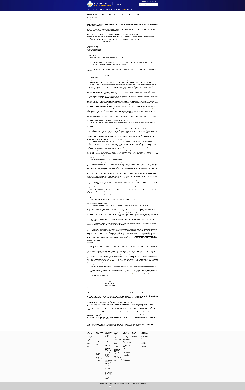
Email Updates (89, 339)
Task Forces (98, 350)
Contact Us (97, 337)
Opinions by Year (135, 333)
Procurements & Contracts (98, 354)
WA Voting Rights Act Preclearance (126, 357)
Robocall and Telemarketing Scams (117, 357)
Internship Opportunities (143, 343)
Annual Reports (98, 341)
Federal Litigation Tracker (117, 334)
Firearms (106, 376)
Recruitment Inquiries (144, 347)
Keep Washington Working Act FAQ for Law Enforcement (126, 355)
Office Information (98, 9)
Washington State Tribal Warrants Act (109, 365)
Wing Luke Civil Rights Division (117, 338)
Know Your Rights (126, 333)
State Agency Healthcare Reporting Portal (126, 360)
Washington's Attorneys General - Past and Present (99, 347)
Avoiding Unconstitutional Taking (127, 342)
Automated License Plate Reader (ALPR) (108, 378)
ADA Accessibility (145, 1)
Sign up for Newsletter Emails (126, 340)
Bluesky (88, 340)
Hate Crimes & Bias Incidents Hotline (108, 356)
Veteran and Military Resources (108, 358)
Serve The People (106, 9)
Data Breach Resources (126, 352)
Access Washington (136, 383)
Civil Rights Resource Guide (126, 348)
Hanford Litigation (108, 354)
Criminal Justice (107, 368)
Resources (118, 9)
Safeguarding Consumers (107, 336)
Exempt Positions (144, 338)
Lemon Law (107, 341)
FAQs (97, 352)
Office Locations (98, 340)
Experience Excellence (144, 333)
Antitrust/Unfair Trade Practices (108, 338)
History (97, 344)
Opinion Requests (135, 336)
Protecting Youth (107, 345)
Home (89, 9)
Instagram (88, 343)
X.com (88, 346)
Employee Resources (120, 383)
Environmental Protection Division (108, 352)
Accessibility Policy (113, 383)
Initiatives (113, 9)
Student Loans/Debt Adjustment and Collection (117, 350)
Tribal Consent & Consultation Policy (99, 361)
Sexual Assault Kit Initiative (117, 343)
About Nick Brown (99, 333)
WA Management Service (144, 341)
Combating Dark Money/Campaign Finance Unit (117, 346)
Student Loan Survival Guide (126, 346)
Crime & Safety (107, 367)
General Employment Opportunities (144, 337)
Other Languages (154, 1)
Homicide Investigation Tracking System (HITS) (108, 373)
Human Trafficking (117, 341)
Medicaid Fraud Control (108, 340)
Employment (129, 9)
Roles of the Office (99, 349)
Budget (97, 343)
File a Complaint (125, 336)
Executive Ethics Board (126, 337)
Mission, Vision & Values (98, 335)
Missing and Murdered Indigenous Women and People (118, 360)
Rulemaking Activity (99, 358)
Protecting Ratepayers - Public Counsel (108, 344)
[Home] (90, 4)
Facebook (88, 342)
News (93, 9)
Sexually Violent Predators (107, 370)
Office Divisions (98, 338)
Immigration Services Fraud (117, 353)
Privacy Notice (98, 357)
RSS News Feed (89, 336)
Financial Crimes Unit (108, 374)
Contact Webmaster (143, 383)
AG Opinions (123, 9)
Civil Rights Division (108, 350)
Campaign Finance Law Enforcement (108, 361)
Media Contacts (89, 333)
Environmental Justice (117, 339)
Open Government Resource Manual (126, 350)
